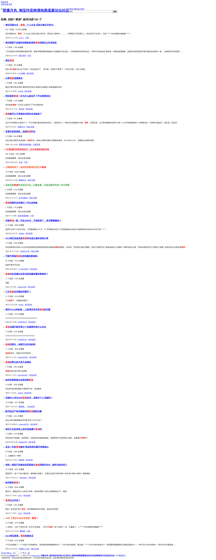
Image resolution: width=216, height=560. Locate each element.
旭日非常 (22, 56)
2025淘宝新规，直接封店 (19, 536)
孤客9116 (21, 127)
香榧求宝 (22, 180)
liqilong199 (23, 442)
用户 (83, 9)
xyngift (20, 91)
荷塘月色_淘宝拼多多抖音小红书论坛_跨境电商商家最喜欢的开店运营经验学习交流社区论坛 (78, 555)
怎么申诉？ (12, 500)
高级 (75, 9)
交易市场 (36, 145)
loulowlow (23, 478)
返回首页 (4, 2)
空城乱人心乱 (24, 549)
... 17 (12, 553)
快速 (71, 9)
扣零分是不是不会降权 (18, 362)
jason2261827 (23, 357)
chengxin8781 (24, 424)
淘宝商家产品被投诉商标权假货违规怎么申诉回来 (31, 42)
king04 (20, 393)
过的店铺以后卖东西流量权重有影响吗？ (26, 274)
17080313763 (25, 251)
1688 (28, 531)
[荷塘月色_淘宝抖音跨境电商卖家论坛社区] (35, 10)
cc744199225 (23, 269)
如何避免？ (12, 482)
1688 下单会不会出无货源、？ (21, 518)
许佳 (20, 162)
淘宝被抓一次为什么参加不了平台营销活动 (27, 96)
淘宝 (9, 60)
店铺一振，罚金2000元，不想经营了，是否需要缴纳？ (33, 220)
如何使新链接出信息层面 (19, 380)
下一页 (27, 553)
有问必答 (30, 73)
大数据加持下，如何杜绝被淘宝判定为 (25, 167)
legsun (21, 305)
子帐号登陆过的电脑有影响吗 (21, 256)
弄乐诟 (21, 109)
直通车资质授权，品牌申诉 (20, 131)
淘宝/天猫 (30, 127)
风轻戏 (21, 460)
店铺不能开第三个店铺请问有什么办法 (25, 327)
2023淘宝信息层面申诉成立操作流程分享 (26, 238)
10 (10, 553)
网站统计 (122, 555)
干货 (27, 38)
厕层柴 (22, 531)
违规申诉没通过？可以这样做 (21, 203)
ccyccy (21, 38)
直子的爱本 (23, 198)
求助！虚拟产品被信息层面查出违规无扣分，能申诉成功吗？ (36, 465)
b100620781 (22, 322)
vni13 (20, 495)
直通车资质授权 (25, 145)
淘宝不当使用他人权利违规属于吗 (23, 429)
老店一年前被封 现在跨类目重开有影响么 (27, 447)
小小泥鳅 (21, 73)
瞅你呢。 (22, 407)
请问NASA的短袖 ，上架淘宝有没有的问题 (27, 309)
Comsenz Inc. (35, 555)
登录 (10, 4)
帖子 (79, 9)
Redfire (21, 233)
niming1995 (22, 287)
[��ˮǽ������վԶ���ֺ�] (117, 555)
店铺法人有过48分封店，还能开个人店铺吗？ (29, 398)
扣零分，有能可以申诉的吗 (20, 344)
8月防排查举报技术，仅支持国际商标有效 (27, 149)
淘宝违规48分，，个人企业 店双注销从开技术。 (30, 25)
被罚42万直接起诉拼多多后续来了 (23, 114)
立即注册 (4, 4)
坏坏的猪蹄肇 (23, 216)
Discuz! (12, 555)
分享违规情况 (13, 78)
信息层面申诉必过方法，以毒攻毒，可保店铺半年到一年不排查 (37, 185)
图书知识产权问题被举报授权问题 (23, 411)
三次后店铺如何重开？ (18, 291)
